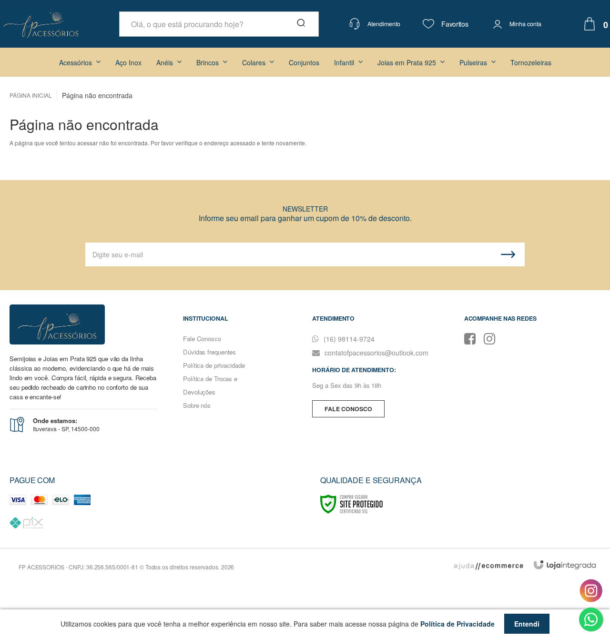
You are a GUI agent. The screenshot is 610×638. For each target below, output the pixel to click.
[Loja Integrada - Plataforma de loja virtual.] (564, 565)
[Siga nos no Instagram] (493, 337)
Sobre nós (197, 405)
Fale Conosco (202, 338)
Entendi (526, 623)
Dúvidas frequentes (209, 351)
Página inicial (31, 95)
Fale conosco (348, 409)
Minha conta (525, 24)
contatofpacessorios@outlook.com (375, 352)
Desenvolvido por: (487, 565)
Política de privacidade (214, 365)
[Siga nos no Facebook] (473, 337)
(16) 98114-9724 (348, 339)
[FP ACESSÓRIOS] (41, 23)
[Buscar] (300, 23)
